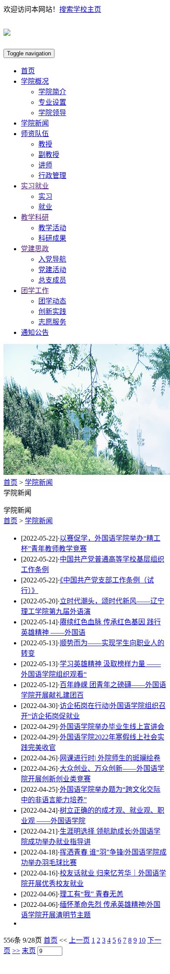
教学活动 (52, 228)
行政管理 (52, 175)
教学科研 (35, 217)
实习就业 (35, 186)
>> (16, 950)
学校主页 (87, 9)
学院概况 (35, 81)
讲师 (45, 165)
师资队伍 (35, 133)
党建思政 (35, 248)
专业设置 (52, 102)
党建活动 (52, 269)
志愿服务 (52, 322)
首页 (28, 71)
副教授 (48, 154)
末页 (29, 950)
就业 (45, 207)
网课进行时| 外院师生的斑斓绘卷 (110, 758)
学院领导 (52, 112)
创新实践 (52, 311)
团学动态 (52, 301)
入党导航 (52, 259)
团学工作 (35, 290)
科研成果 (52, 238)
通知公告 (35, 332)
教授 (45, 144)
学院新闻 (35, 123)
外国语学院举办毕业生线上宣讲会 (112, 726)
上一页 (79, 940)
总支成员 (52, 280)
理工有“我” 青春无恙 (91, 894)
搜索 (66, 9)
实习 (45, 196)
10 (142, 940)
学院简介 (52, 91)
